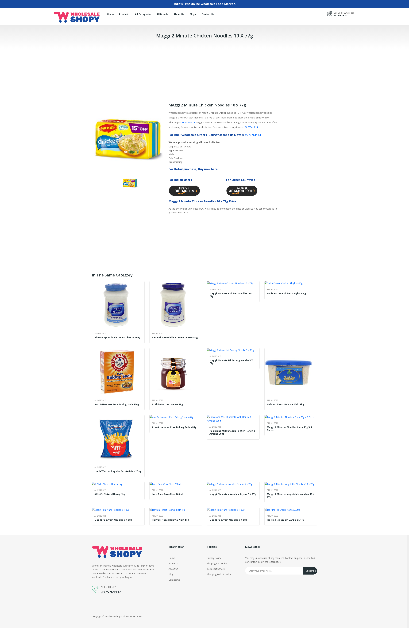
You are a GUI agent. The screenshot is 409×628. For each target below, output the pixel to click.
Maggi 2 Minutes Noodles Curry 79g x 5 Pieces (289, 429)
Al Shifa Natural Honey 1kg (167, 404)
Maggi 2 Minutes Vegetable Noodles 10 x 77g (290, 495)
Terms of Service (216, 568)
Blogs (193, 14)
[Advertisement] (96, 71)
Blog (171, 574)
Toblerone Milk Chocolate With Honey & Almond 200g (232, 432)
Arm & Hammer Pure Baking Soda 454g (116, 404)
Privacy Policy (214, 557)
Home (110, 14)
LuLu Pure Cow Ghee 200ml (167, 494)
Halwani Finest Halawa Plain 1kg (285, 404)
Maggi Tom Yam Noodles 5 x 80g (113, 520)
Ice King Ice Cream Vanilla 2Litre (285, 520)
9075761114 (340, 15)
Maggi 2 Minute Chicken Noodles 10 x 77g (231, 295)
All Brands (162, 14)
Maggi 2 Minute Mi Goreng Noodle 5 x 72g (231, 362)
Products (124, 14)
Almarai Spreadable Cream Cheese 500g (117, 337)
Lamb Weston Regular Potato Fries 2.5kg (118, 471)
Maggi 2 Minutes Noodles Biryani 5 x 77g (232, 494)
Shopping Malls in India (219, 574)
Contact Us (207, 14)
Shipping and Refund (217, 563)
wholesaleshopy (113, 616)
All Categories (143, 14)
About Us (179, 14)
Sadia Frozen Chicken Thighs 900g (286, 293)
